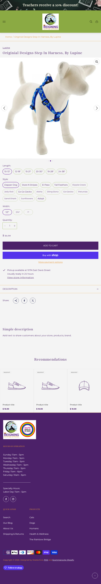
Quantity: (7, 220)
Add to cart (50, 245)
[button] (50, 160)
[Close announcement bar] (97, 5)
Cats (31, 517)
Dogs (32, 523)
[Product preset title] (17, 385)
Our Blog (7, 523)
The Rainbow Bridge (40, 539)
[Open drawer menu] (4, 22)
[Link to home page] (19, 430)
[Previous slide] (4, 108)
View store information (20, 277)
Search (6, 517)
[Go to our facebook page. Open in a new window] (6, 499)
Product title (8, 405)
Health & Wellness (39, 534)
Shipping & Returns (13, 534)
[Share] (16, 301)
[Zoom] (97, 62)
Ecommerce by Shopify (63, 560)
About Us (8, 528)
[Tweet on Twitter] (33, 301)
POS (46, 560)
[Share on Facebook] (24, 301)
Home (8, 37)
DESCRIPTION (10, 289)
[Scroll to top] (95, 575)
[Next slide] (97, 108)
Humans (34, 528)
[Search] (91, 22)
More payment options (50, 262)
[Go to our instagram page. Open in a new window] (13, 499)
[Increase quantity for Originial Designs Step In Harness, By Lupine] (14, 226)
